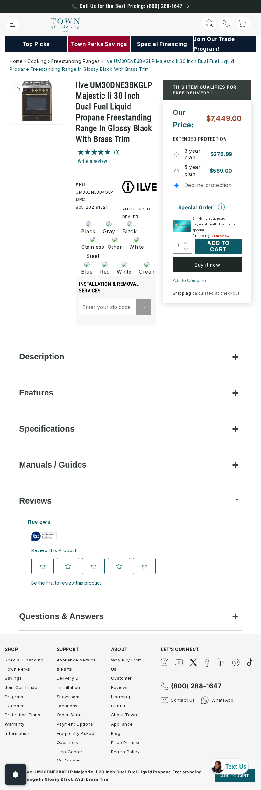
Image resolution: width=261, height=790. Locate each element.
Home (16, 61)
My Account (69, 760)
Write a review (92, 161)
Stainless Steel (90, 251)
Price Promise (126, 742)
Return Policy (125, 751)
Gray (109, 231)
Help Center (70, 751)
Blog (115, 733)
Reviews (35, 501)
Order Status (70, 714)
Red (105, 272)
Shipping (182, 293)
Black (88, 231)
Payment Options (75, 724)
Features (36, 392)
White (136, 247)
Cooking (36, 61)
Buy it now (207, 265)
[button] (13, 25)
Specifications (46, 428)
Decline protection (208, 185)
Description (41, 356)
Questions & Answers (61, 616)
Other (115, 247)
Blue (87, 272)
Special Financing (24, 659)
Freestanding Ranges (75, 61)
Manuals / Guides (52, 464)
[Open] (15, 774)
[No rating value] (96, 152)
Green (147, 272)
